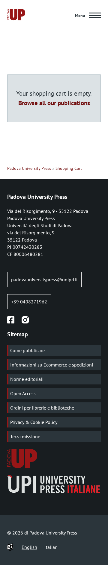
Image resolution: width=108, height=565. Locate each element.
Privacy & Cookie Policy (33, 422)
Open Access (23, 393)
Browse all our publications (54, 103)
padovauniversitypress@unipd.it (44, 279)
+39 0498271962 (29, 302)
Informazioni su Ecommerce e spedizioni (51, 365)
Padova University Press (29, 168)
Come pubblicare (27, 350)
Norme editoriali (27, 379)
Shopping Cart (69, 168)
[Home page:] (16, 15)
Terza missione (25, 436)
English (29, 547)
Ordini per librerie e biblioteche (42, 408)
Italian (51, 547)
